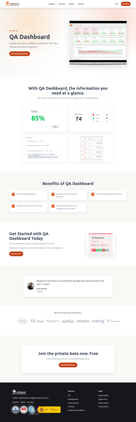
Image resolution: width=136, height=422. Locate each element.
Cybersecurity (73, 403)
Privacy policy (103, 403)
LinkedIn (15, 402)
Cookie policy (103, 406)
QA (69, 395)
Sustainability (103, 395)
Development (73, 399)
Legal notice (102, 399)
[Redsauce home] (12, 3)
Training (71, 406)
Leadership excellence (76, 410)
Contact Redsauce (68, 365)
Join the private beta (19, 54)
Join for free (16, 254)
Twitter (23, 402)
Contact (126, 4)
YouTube (30, 402)
